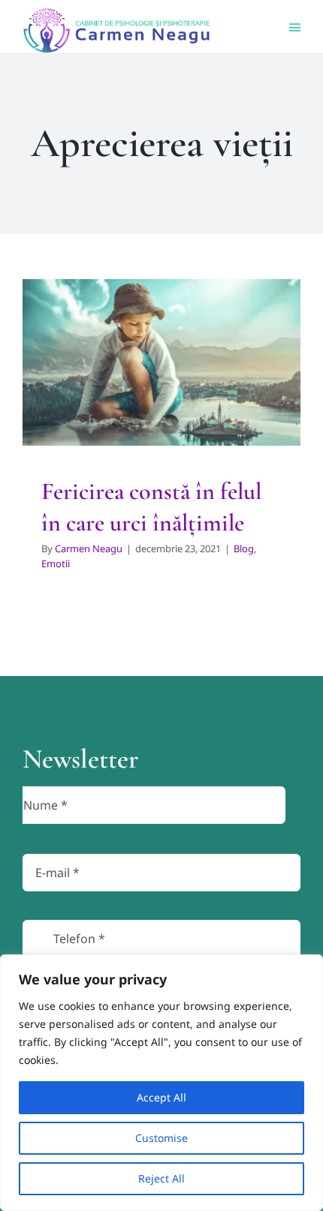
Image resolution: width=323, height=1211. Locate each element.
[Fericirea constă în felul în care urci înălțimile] (161, 362)
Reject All (161, 1178)
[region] (161, 1082)
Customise (161, 1138)
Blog (145, 396)
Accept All (161, 1097)
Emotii (174, 396)
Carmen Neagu (88, 548)
